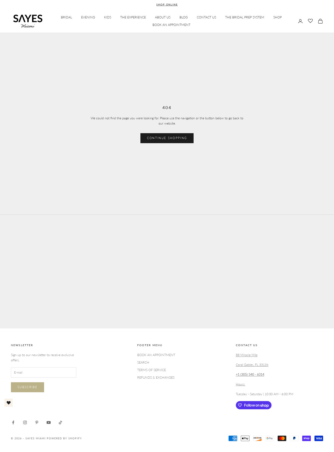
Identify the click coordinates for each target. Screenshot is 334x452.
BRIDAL (66, 17)
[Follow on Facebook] (13, 422)
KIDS (107, 17)
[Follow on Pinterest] (37, 422)
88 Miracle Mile (246, 355)
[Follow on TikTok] (60, 422)
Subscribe (27, 387)
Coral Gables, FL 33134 (252, 365)
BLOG (183, 17)
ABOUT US (162, 17)
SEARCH (143, 362)
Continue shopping (167, 138)
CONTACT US (206, 17)
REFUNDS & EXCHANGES (155, 377)
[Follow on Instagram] (25, 422)
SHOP (277, 17)
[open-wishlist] (9, 403)
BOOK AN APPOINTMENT (171, 25)
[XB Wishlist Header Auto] (310, 20)
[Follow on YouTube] (48, 422)
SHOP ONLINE (167, 4)
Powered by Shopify (64, 438)
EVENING (88, 17)
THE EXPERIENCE (133, 17)
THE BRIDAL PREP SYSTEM (244, 17)
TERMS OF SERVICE (151, 370)
